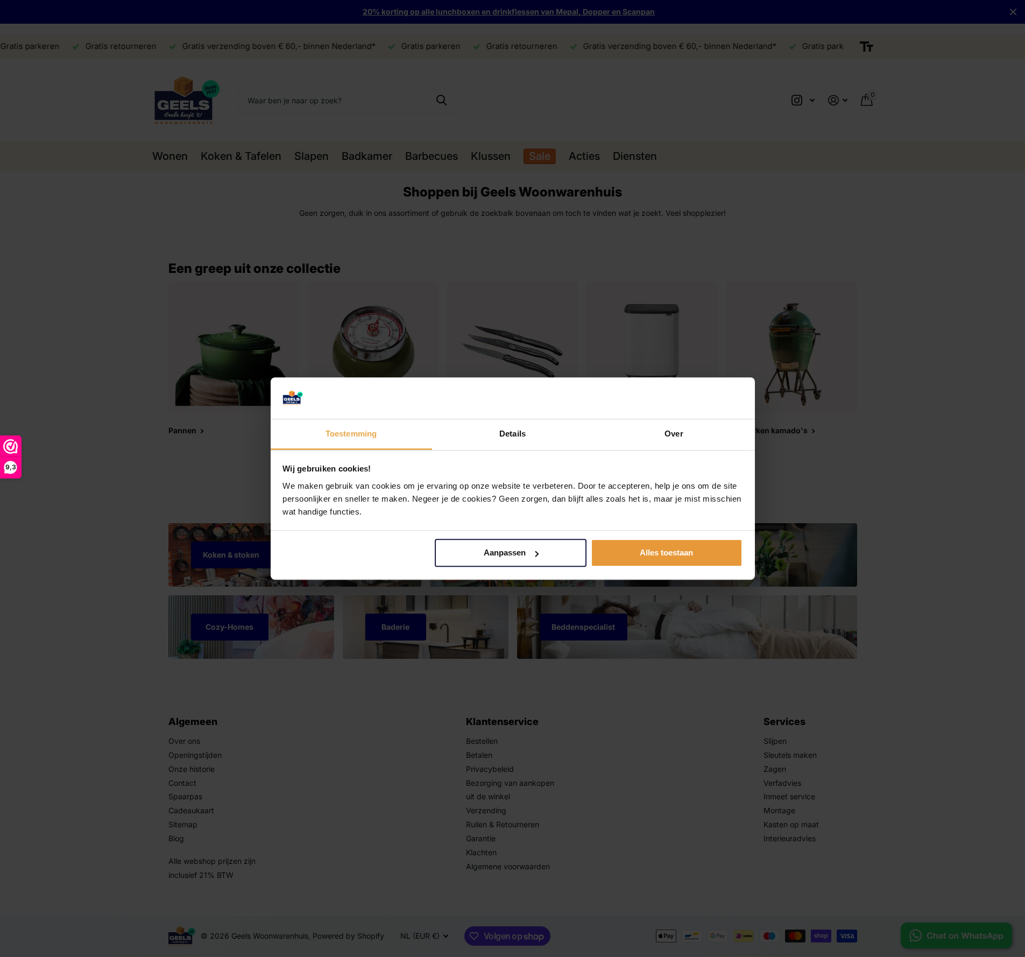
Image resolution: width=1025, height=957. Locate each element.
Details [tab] (512, 433)
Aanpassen (505, 553)
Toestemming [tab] (351, 433)
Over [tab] (674, 433)
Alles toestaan (666, 553)
